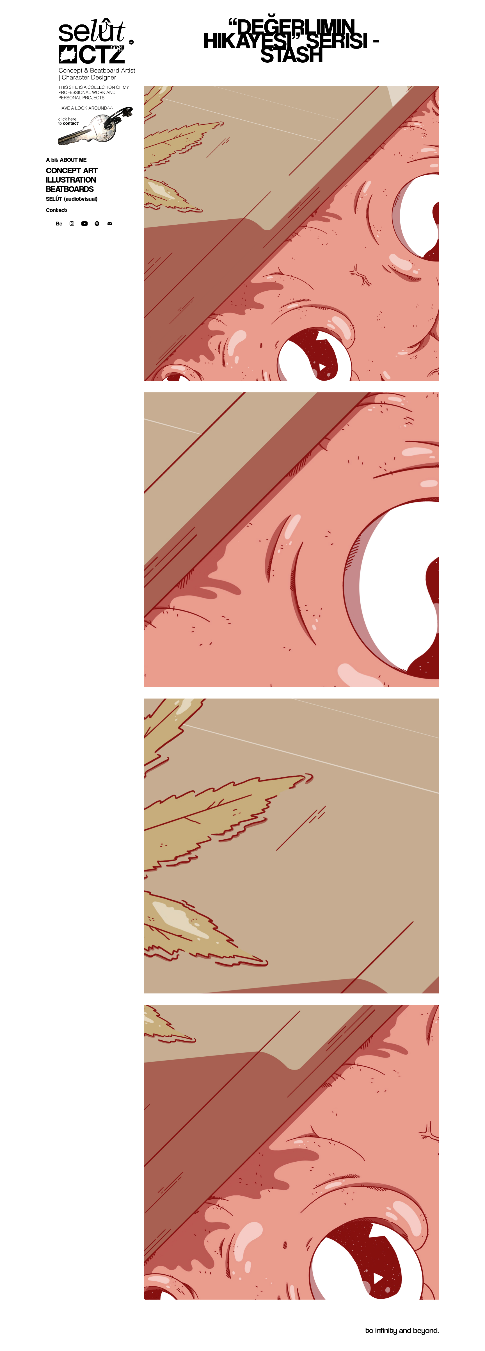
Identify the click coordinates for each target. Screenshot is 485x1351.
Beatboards (70, 189)
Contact (56, 210)
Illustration (71, 180)
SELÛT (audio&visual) (72, 198)
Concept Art (72, 170)
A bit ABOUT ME (66, 159)
